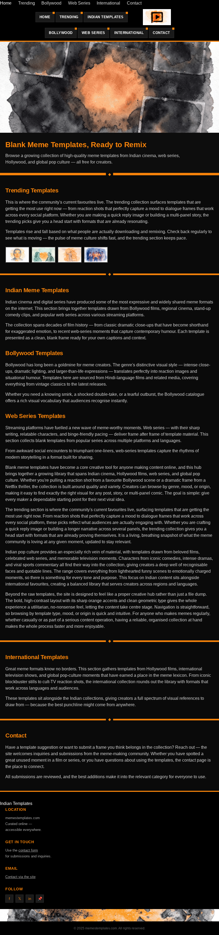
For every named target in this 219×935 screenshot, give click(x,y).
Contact (134, 3)
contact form (28, 850)
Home (5, 3)
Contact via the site (20, 877)
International (108, 3)
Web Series (79, 3)
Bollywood (51, 3)
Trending (26, 3)
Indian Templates (106, 17)
